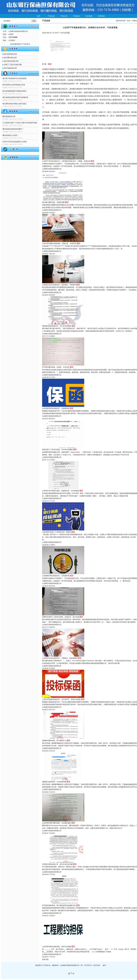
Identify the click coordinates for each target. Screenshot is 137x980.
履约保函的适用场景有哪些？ (13, 129)
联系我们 (101, 16)
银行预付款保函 (9, 61)
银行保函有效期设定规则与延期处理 (15, 97)
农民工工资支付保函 (11, 64)
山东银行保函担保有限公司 (51, 169)
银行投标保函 (9, 54)
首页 (38, 16)
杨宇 (104, 965)
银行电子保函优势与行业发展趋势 (15, 78)
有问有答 (89, 16)
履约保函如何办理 (9, 116)
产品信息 (51, 16)
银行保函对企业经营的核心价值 (14, 85)
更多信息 (45, 959)
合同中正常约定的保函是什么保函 (15, 142)
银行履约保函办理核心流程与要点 (15, 104)
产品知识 (76, 16)
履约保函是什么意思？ (11, 135)
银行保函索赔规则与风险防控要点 (15, 91)
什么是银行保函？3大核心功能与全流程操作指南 (20, 123)
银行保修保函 (9, 68)
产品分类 (63, 16)
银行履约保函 (9, 57)
